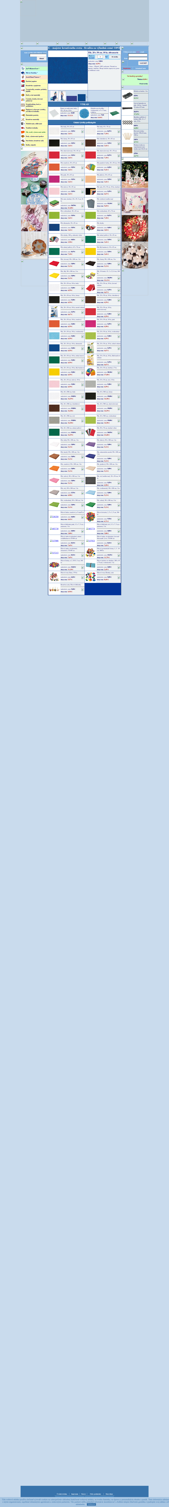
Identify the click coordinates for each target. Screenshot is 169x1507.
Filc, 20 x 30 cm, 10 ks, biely (70, 283)
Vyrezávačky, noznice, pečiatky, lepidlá (36, 90)
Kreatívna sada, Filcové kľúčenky (71, 585)
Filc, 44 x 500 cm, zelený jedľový (71, 428)
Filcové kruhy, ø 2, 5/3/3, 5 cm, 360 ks (72, 561)
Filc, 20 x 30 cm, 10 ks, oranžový (71, 319)
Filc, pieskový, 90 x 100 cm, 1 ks (107, 464)
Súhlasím (91, 1504)
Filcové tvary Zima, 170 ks (69, 573)
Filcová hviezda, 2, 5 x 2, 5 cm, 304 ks (108, 513)
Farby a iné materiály (33, 95)
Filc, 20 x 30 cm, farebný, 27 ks (107, 368)
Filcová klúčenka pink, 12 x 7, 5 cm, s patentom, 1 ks (72, 525)
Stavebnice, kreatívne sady (35, 140)
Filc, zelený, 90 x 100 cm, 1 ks (106, 500)
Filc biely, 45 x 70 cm (103, 127)
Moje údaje (109, 1494)
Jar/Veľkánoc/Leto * (32, 68)
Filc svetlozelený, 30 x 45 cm (70, 211)
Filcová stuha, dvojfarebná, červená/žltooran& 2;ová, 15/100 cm (108, 537)
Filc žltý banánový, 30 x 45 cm (106, 247)
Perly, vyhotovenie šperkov (35, 136)
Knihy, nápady (31, 145)
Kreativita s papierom (33, 85)
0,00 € (145, 79)
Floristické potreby (32, 115)
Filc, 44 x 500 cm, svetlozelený (106, 416)
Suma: (140, 79)
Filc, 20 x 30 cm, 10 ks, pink (106, 319)
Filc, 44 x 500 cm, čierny (104, 392)
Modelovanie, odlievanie (34, 124)
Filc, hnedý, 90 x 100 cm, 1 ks (70, 452)
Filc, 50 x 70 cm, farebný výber (107, 428)
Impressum (74, 1494)
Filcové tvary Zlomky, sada (105, 573)
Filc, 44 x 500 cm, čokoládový (70, 404)
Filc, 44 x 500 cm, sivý (68, 416)
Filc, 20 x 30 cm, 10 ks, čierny (70, 295)
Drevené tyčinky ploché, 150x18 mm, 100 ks (140, 133)
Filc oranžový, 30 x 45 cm (69, 163)
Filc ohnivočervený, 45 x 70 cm (107, 151)
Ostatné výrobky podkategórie (84, 122)
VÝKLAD (84, 104)
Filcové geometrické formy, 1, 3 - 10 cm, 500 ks (108, 549)
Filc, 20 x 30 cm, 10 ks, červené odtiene (107, 284)
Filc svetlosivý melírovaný (105, 199)
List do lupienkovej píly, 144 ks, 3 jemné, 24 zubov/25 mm (140, 105)
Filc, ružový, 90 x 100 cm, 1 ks (70, 476)
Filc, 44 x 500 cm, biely (68, 392)
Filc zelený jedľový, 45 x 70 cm (70, 247)
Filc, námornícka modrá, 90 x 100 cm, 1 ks (109, 453)
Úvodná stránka (62, 1494)
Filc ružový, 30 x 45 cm (68, 187)
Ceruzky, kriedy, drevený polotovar (34, 100)
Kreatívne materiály (32, 119)
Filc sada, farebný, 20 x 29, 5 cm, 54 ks (72, 200)
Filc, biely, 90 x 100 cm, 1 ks (70, 440)
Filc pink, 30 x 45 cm (67, 175)
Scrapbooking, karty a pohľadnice (33, 105)
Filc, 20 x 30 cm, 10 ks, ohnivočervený (104, 308)
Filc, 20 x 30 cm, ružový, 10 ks (70, 380)
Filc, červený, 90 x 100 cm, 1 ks (71, 259)
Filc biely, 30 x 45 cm (67, 127)
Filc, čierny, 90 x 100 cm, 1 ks (106, 259)
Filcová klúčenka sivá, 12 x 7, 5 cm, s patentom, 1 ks (108, 525)
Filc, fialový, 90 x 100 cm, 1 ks (106, 440)
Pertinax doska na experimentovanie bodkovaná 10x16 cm (140, 147)
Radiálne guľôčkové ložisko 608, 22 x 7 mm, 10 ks (140, 119)
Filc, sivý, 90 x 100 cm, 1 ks (69, 488)
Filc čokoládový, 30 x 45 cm (106, 139)
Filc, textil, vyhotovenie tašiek (36, 132)
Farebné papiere (31, 81)
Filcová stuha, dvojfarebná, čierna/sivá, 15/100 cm (69, 549)
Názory (83, 1494)
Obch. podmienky (95, 1494)
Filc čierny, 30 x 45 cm (68, 139)
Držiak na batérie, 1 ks (141, 91)
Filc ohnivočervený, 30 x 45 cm (70, 151)
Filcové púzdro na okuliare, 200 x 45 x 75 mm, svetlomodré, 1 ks (108, 561)
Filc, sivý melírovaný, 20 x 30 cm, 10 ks (108, 477)
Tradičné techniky (32, 128)
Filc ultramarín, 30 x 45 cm (69, 223)
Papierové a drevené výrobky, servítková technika (36, 110)
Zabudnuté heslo (140, 68)
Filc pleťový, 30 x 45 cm (104, 175)
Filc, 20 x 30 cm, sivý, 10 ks (105, 380)
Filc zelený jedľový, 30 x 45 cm (106, 235)
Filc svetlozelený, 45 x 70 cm (106, 211)
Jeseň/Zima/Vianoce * (33, 77)
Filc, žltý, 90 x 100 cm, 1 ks (69, 271)
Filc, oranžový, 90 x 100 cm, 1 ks (71, 464)
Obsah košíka (143, 84)
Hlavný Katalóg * (32, 73)
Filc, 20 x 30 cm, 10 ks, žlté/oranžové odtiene (108, 357)
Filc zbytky (100, 223)
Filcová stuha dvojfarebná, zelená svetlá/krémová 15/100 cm (71, 537)
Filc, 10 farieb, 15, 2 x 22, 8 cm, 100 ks (108, 272)
